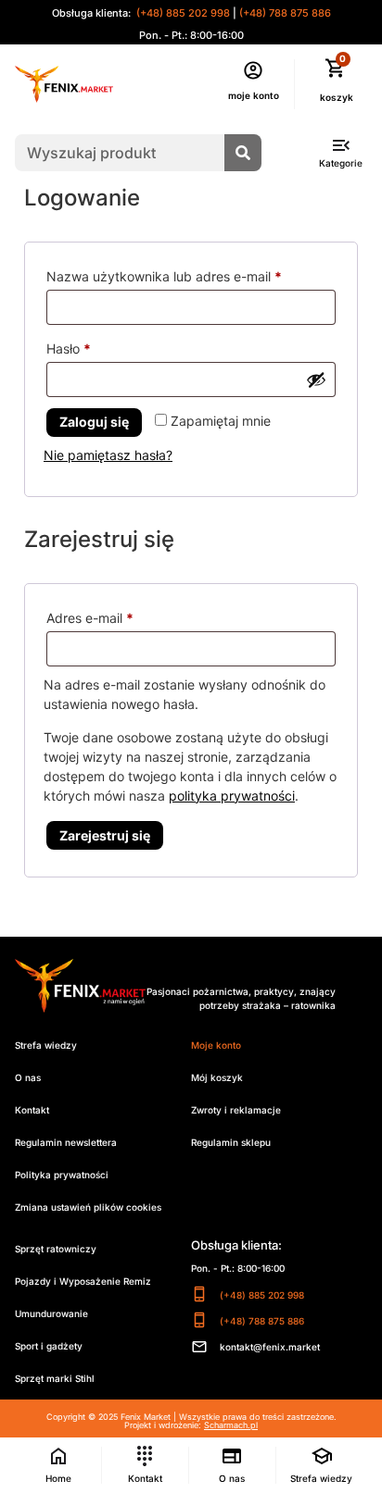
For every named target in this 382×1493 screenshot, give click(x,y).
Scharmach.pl (231, 1425)
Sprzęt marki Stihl (55, 1378)
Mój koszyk (217, 1077)
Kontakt (32, 1109)
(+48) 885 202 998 (182, 12)
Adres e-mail (123, 615)
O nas (28, 1077)
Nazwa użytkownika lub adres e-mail (191, 274)
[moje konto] (253, 70)
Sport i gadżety (49, 1345)
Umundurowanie (51, 1313)
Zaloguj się (94, 421)
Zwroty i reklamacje (236, 1109)
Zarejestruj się (104, 835)
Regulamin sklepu (231, 1142)
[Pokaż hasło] (316, 379)
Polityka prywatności (61, 1174)
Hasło (102, 346)
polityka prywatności (232, 795)
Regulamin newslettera (66, 1142)
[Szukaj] (242, 152)
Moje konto (216, 1045)
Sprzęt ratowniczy (55, 1248)
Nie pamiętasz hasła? (108, 455)
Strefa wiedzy (46, 1045)
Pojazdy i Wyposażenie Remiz (83, 1281)
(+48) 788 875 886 (285, 12)
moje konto (253, 95)
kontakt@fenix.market (270, 1346)
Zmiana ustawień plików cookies (88, 1207)
